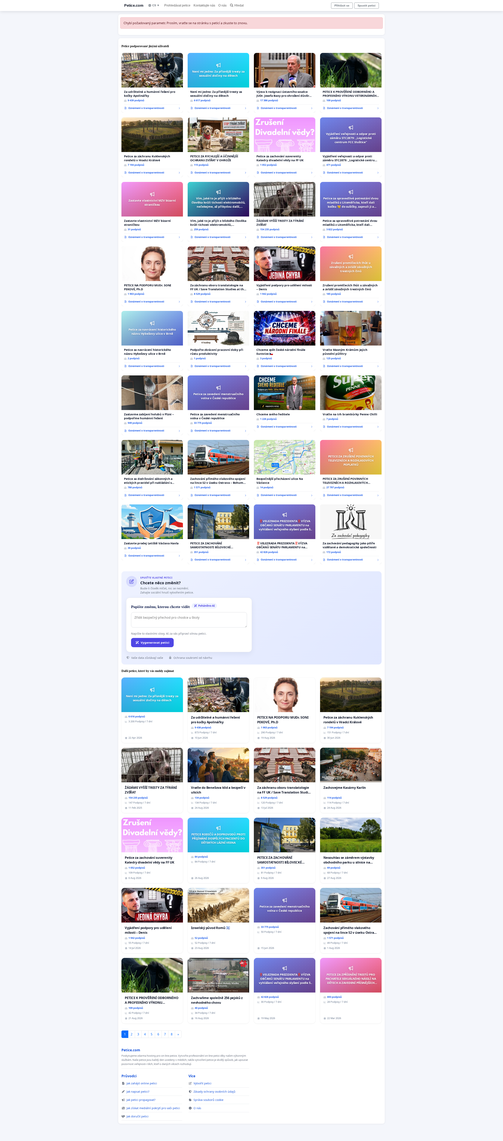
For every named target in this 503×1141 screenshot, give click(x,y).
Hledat (239, 5)
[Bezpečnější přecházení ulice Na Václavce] (284, 470)
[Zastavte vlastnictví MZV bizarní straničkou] (152, 212)
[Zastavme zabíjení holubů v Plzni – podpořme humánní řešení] (152, 405)
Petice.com (133, 5)
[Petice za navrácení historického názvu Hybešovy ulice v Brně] (152, 341)
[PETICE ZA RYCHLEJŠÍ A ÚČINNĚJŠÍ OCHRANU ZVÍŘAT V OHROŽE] (218, 147)
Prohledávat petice (177, 5)
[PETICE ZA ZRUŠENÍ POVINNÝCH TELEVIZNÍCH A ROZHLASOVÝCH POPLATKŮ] (351, 470)
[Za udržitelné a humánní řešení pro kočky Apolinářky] (152, 83)
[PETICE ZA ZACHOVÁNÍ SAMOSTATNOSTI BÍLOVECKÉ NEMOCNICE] (218, 534)
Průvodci (129, 1076)
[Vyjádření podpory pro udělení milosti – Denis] (284, 276)
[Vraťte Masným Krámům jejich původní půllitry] (351, 341)
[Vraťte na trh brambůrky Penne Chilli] (351, 403)
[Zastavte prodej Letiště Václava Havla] (152, 532)
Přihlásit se (341, 5)
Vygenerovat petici (155, 642)
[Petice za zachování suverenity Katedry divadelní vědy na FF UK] (284, 147)
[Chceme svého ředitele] (284, 403)
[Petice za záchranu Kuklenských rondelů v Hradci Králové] (152, 147)
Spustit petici (366, 5)
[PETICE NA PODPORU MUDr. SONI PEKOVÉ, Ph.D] (152, 276)
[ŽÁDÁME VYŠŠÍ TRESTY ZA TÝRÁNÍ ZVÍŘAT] (284, 212)
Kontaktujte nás (204, 5)
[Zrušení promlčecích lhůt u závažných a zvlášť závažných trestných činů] (351, 276)
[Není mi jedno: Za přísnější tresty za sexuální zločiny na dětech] (218, 83)
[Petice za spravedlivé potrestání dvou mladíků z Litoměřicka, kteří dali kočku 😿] (351, 212)
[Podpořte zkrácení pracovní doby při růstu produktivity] (218, 341)
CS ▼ (156, 5)
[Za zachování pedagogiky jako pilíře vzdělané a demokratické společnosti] (351, 534)
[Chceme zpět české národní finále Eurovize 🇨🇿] (284, 341)
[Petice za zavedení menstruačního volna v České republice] (218, 405)
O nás (222, 5)
